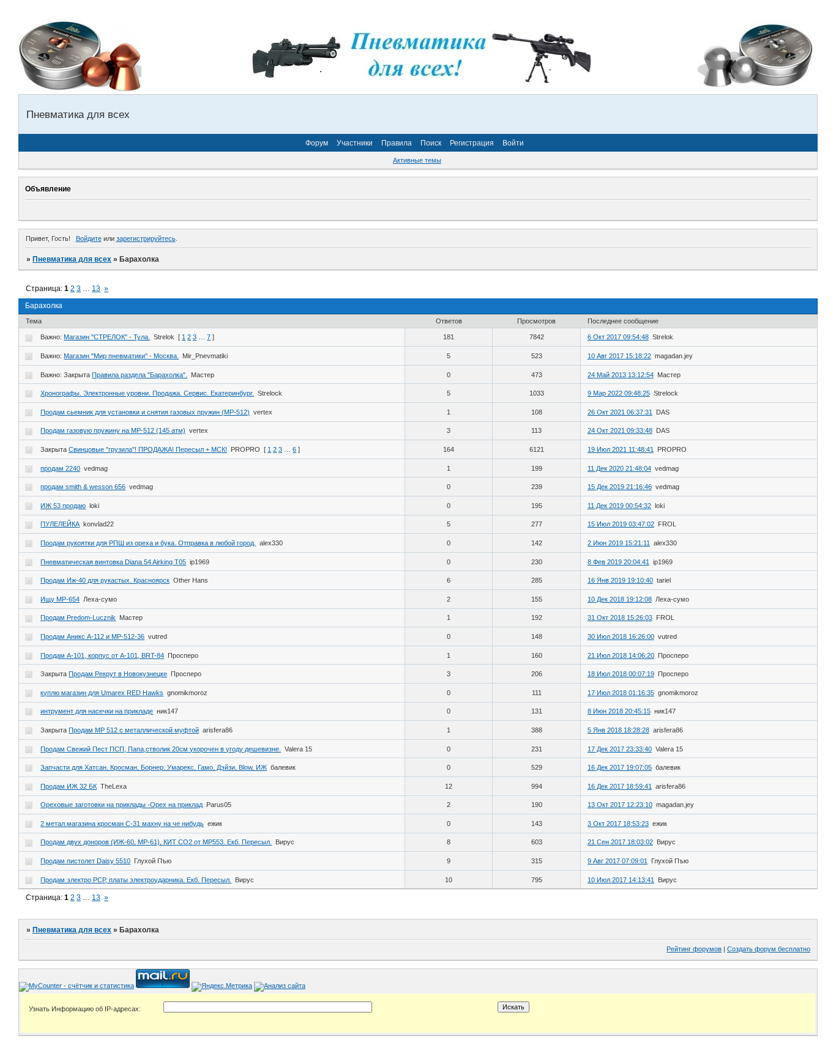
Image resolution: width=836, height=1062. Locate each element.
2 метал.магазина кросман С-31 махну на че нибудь (122, 823)
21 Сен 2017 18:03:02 (620, 842)
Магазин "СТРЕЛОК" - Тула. (107, 337)
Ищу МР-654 (60, 599)
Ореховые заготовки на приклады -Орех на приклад (121, 804)
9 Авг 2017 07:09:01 (618, 861)
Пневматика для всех (71, 259)
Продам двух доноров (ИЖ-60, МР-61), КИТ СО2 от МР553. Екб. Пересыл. (156, 842)
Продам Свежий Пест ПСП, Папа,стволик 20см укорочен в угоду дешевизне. (160, 749)
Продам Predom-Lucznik (78, 617)
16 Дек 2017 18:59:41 (620, 786)
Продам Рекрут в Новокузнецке (118, 673)
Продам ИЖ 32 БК (68, 786)
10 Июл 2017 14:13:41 (621, 879)
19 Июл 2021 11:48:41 (621, 449)
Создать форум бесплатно (768, 949)
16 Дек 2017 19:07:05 (620, 767)
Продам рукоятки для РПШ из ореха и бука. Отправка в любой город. (148, 543)
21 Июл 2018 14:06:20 (621, 655)
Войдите (89, 238)
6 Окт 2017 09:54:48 (618, 337)
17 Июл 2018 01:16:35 (621, 692)
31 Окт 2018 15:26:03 (620, 617)
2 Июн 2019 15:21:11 (619, 543)
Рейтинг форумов (694, 949)
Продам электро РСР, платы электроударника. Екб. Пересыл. (135, 879)
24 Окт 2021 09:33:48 (620, 430)
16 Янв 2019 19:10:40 (620, 580)
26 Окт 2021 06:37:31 (620, 412)
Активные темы (417, 160)
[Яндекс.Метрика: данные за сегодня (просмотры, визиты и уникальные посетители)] (222, 987)
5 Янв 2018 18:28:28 (618, 730)
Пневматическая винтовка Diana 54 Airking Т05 (113, 562)
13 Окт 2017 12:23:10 (620, 804)
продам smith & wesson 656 (82, 486)
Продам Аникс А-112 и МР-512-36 (92, 636)
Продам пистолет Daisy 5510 (85, 861)
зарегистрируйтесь (146, 238)
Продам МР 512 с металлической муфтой (134, 730)
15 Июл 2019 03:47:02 (621, 524)
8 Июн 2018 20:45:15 (619, 711)
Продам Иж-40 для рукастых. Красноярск (105, 580)
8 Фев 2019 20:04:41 (618, 562)
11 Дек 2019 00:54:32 (619, 505)
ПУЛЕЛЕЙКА (60, 524)
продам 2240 (60, 468)
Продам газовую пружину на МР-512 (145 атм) (112, 430)
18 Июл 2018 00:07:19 (621, 673)
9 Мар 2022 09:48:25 (619, 393)
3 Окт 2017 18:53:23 (618, 823)
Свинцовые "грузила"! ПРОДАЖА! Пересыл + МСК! (148, 449)
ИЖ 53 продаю (63, 505)
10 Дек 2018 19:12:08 (620, 599)
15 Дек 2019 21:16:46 (620, 486)
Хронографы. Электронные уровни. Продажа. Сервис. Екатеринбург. (147, 393)
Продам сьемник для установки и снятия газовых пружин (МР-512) (145, 412)
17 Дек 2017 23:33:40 (620, 749)
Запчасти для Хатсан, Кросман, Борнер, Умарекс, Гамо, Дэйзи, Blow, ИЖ (153, 767)
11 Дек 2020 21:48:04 (619, 468)
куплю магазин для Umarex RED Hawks (101, 692)
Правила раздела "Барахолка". (139, 374)
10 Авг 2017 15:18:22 (619, 356)
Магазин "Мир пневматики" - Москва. (121, 356)
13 (96, 288)
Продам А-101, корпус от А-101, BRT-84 (102, 655)
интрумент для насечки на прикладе (96, 711)
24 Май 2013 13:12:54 (621, 374)
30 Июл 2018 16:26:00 (621, 636)
